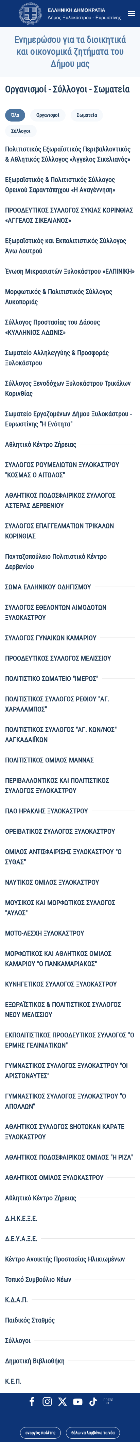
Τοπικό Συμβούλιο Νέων (38, 1279)
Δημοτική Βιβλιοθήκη (35, 1361)
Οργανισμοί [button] (47, 115)
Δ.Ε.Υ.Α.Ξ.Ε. (21, 1239)
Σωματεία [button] (87, 115)
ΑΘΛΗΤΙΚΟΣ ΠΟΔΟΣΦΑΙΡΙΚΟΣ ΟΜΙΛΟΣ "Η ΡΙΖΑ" (69, 1157)
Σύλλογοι (18, 1340)
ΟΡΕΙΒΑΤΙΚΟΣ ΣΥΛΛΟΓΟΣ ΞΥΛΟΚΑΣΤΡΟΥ (60, 831)
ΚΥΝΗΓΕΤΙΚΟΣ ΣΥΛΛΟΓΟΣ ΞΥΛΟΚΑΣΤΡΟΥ (61, 984)
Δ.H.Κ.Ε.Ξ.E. (21, 1218)
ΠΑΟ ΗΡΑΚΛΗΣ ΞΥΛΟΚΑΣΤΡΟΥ (46, 811)
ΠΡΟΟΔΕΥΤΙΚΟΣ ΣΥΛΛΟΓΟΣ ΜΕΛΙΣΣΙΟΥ (58, 658)
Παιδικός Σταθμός (30, 1320)
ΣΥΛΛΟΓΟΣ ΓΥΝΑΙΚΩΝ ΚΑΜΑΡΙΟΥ (51, 638)
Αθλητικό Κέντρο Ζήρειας (40, 444)
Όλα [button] (15, 115)
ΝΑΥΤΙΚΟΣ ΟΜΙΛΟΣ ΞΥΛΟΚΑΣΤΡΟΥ (52, 882)
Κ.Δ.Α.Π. (16, 1300)
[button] (131, 13)
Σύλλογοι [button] (21, 131)
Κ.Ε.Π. (13, 1381)
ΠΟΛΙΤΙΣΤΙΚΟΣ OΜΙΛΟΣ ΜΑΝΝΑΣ (49, 760)
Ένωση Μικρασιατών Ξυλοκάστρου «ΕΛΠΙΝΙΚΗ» (70, 271)
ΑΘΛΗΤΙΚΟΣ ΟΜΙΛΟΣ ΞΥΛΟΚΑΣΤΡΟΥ (54, 1177)
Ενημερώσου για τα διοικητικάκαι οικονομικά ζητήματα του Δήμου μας (70, 51)
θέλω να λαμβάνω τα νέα (93, 1432)
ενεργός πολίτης (40, 1432)
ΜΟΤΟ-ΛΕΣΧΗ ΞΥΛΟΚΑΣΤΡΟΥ (44, 933)
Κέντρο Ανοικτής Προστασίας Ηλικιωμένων (65, 1259)
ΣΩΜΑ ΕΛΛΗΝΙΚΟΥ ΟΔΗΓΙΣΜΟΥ (48, 587)
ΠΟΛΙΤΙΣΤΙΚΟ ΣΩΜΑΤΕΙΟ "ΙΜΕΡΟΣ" (51, 678)
